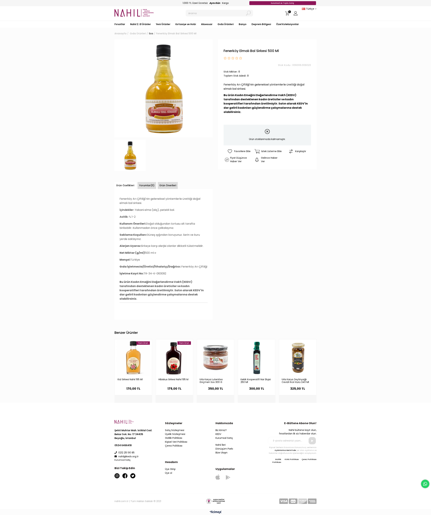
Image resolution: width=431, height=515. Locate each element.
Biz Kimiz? (221, 430)
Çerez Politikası (173, 445)
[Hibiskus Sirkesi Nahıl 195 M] (174, 357)
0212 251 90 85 (126, 452)
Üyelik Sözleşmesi (175, 434)
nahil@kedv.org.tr (128, 456)
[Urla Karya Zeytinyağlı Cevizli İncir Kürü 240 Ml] (297, 357)
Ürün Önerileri (167, 185)
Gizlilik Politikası (173, 438)
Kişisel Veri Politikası (176, 441)
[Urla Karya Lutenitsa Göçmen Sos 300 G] (215, 357)
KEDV (218, 434)
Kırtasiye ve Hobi (185, 24)
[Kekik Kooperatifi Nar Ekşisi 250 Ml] (256, 357)
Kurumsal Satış (224, 438)
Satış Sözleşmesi (174, 430)
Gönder (312, 440)
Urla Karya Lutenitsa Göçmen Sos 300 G (211, 381)
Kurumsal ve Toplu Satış (282, 3)
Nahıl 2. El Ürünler (140, 24)
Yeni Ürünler (163, 24)
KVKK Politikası (292, 459)
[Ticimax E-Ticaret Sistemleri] (216, 512)
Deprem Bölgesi (261, 24)
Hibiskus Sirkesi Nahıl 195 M (173, 379)
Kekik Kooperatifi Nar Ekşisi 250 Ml (256, 381)
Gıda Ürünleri (226, 24)
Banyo (242, 24)
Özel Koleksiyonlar (287, 24)
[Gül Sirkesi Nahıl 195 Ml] (133, 357)
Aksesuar (206, 24)
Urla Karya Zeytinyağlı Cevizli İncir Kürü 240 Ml (295, 381)
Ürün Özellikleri (125, 185)
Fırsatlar (119, 24)
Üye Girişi (170, 469)
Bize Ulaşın (221, 452)
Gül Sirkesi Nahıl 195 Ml (130, 379)
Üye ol (168, 473)
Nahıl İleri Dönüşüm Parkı (224, 446)
